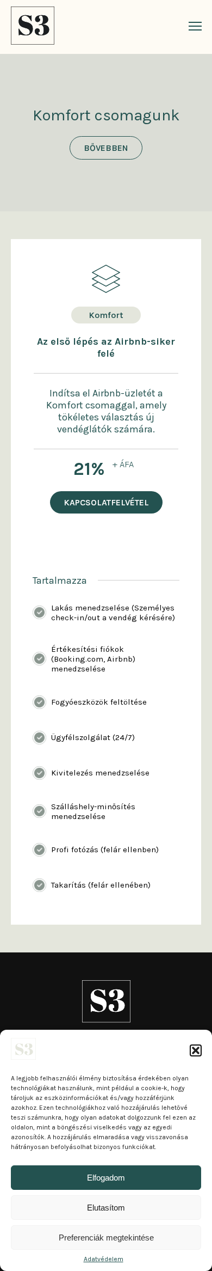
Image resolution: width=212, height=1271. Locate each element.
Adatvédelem (103, 1259)
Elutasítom (106, 1207)
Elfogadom (106, 1177)
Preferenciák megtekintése (106, 1237)
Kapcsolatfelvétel (106, 502)
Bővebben (106, 148)
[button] (195, 1050)
